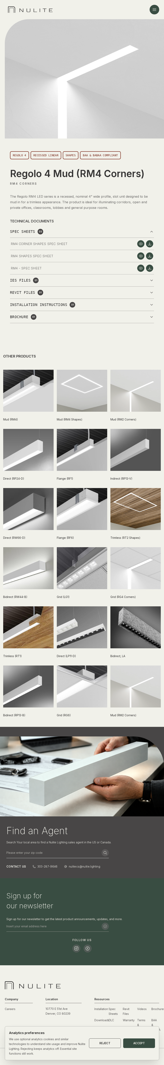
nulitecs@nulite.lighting (84, 866)
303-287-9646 (47, 866)
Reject (104, 1043)
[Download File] (149, 243)
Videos (142, 1009)
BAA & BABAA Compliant (100, 155)
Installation (101, 1009)
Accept (139, 1043)
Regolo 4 (19, 155)
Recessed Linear (45, 155)
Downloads (101, 1020)
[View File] (140, 243)
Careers (10, 1009)
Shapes (71, 155)
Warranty (129, 1020)
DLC (111, 1020)
